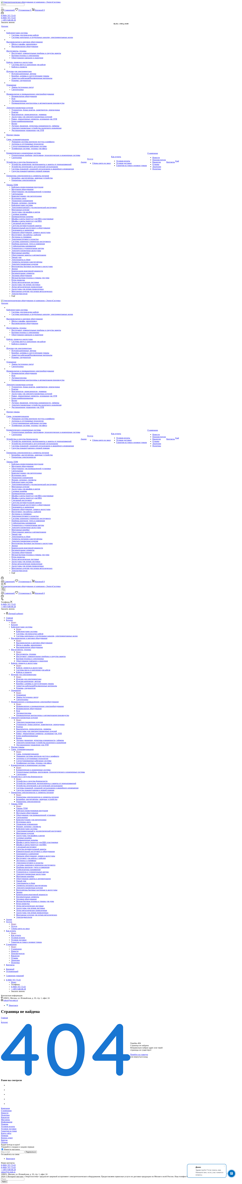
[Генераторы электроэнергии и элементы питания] (43, 173)
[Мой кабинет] (2, 13)
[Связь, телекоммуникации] (43, 137)
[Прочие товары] (43, 133)
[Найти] (2, 7)
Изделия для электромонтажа (28, 679)
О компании (16, 949)
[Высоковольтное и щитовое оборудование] (43, 40)
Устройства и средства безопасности (32, 781)
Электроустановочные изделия (29, 722)
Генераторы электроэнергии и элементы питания (37, 797)
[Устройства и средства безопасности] (43, 160)
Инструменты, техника (26, 654)
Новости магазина (12, 1149)
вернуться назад (141, 1057)
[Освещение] (43, 83)
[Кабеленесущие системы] (43, 30)
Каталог (14, 625)
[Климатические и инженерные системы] (43, 151)
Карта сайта (6, 1133)
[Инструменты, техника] (43, 49)
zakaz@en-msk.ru (11, 1000)
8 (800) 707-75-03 (8, 15)
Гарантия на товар (9, 1131)
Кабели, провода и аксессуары (29, 668)
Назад (13, 622)
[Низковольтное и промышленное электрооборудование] (43, 92)
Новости (4, 1113)
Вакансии (5, 1117)
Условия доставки (8, 1129)
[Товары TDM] (43, 182)
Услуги (14, 926)
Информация (6, 1122)
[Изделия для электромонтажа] (43, 69)
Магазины (5, 1120)
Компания (5, 1108)
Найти (4, 1182)
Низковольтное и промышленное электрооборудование (40, 706)
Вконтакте (13, 1005)
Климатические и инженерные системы (33, 770)
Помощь (4, 1124)
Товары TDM (22, 808)
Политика (5, 1115)
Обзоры (4, 1142)
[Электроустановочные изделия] (43, 105)
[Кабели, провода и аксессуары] (43, 60)
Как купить (16, 935)
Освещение (21, 695)
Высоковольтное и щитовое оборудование (34, 643)
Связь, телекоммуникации (27, 754)
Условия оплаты (8, 1126)
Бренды (4, 1140)
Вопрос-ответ (7, 1138)
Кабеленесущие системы (26, 631)
